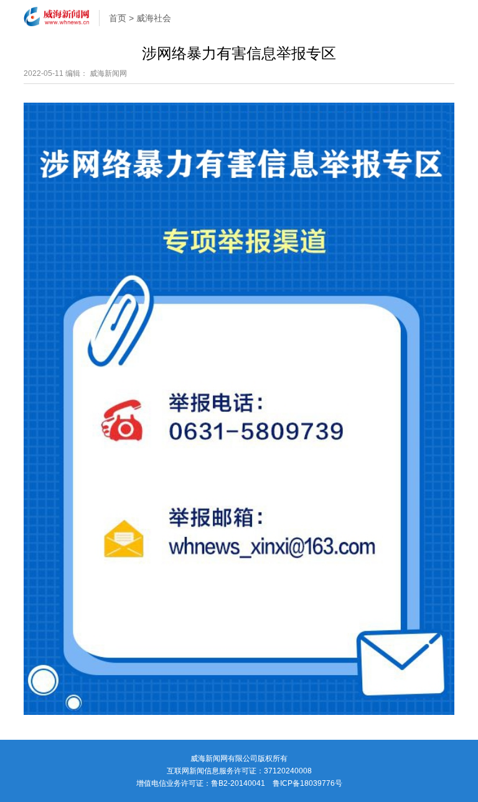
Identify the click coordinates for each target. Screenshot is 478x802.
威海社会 (153, 18)
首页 (117, 18)
